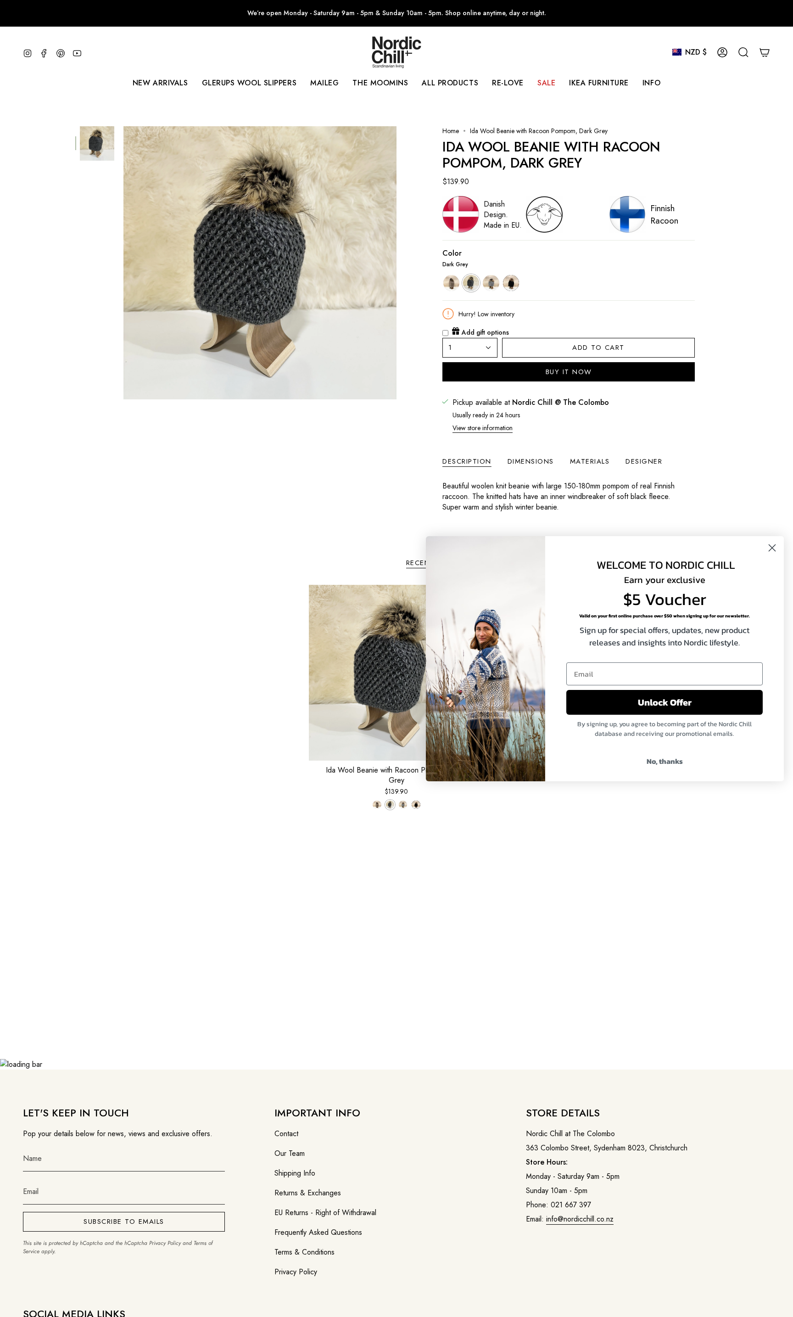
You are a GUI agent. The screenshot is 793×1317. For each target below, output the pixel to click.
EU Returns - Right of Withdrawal (325, 1212)
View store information (482, 427)
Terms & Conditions (304, 1252)
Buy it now (569, 372)
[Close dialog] (772, 548)
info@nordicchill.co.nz (580, 1219)
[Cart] (764, 52)
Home (450, 130)
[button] (324, 83)
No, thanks (665, 761)
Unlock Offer (665, 702)
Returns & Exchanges (307, 1193)
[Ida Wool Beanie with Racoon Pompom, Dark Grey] (397, 673)
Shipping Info (294, 1173)
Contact (286, 1133)
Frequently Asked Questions (318, 1232)
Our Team (289, 1153)
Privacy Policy (165, 1243)
